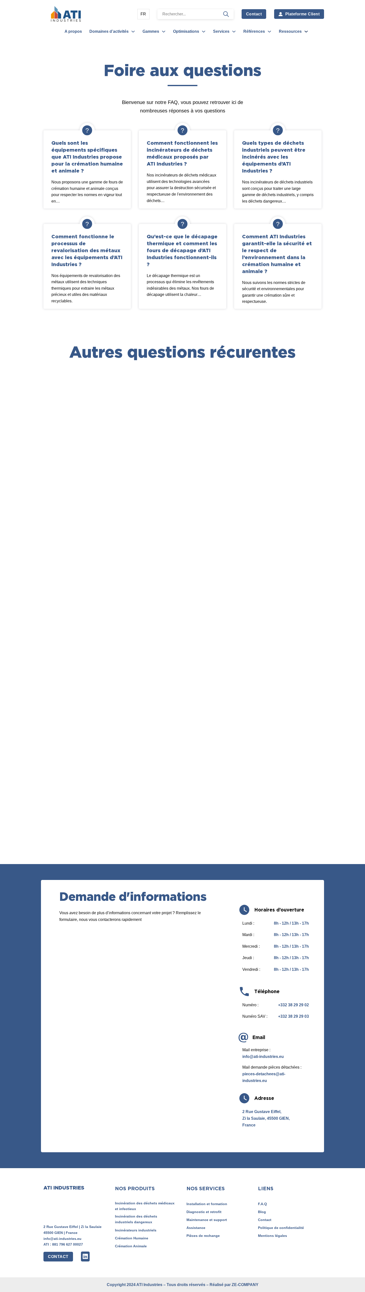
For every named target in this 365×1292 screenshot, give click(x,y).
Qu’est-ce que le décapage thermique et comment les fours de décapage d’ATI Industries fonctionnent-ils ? (182, 250)
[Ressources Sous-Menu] (306, 32)
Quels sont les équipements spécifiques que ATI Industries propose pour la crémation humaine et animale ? (87, 156)
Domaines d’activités (109, 31)
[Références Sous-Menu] (269, 32)
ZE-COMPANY (245, 1285)
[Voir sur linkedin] (85, 1256)
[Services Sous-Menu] (234, 32)
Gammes (151, 31)
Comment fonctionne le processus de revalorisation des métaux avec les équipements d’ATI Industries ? (86, 250)
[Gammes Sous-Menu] (164, 32)
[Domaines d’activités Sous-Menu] (133, 32)
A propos (73, 31)
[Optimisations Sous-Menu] (204, 32)
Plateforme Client (302, 14)
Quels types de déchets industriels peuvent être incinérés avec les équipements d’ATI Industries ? (273, 156)
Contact (254, 14)
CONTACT (58, 1257)
